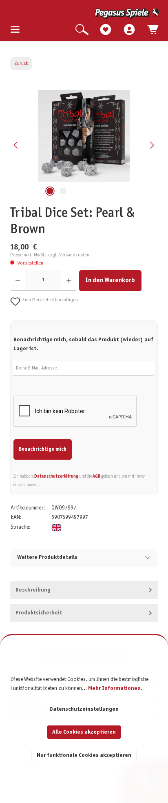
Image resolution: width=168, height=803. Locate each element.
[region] (84, 145)
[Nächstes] (152, 145)
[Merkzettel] (105, 30)
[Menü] (15, 30)
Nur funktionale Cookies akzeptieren (84, 755)
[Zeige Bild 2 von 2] (63, 191)
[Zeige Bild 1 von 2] (49, 191)
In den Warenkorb (110, 280)
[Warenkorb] (153, 30)
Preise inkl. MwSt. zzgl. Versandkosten (49, 255)
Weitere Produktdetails (47, 557)
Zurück (21, 63)
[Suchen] (82, 30)
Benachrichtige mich (42, 449)
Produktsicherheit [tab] (38, 613)
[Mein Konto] (129, 30)
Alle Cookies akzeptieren (84, 732)
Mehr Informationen (114, 688)
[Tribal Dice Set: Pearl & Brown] (84, 136)
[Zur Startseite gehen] (84, 13)
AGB (96, 476)
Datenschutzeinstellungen (84, 709)
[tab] (84, 590)
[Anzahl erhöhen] (68, 280)
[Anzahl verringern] (17, 280)
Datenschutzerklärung (56, 476)
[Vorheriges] (16, 145)
